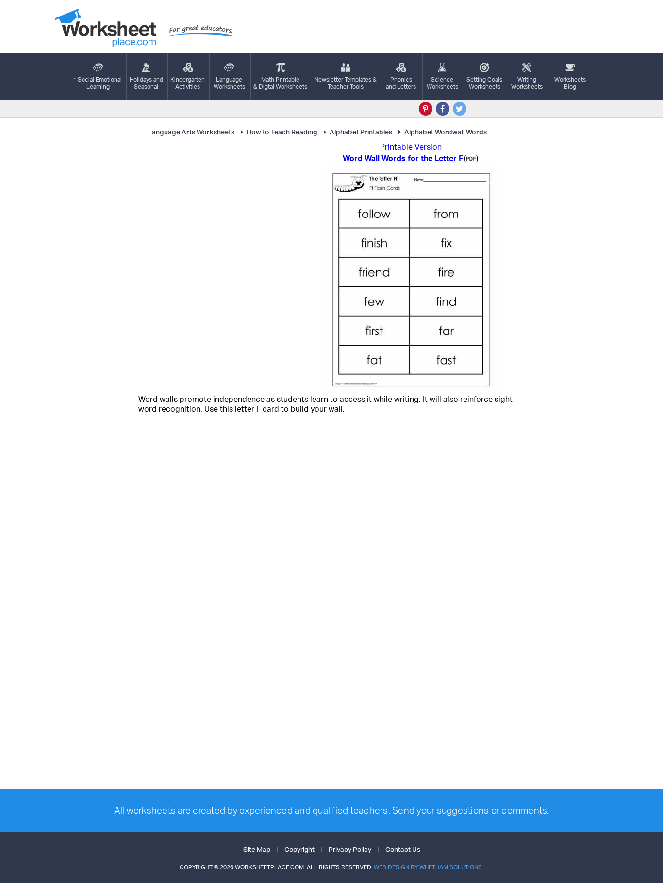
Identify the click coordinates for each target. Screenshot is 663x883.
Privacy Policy (350, 849)
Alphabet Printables (361, 132)
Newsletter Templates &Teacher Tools (346, 83)
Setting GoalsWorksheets (484, 83)
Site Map (256, 849)
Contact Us (402, 849)
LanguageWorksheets (229, 83)
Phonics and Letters (401, 83)
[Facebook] (442, 109)
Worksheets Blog (570, 83)
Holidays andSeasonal (146, 83)
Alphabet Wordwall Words (445, 132)
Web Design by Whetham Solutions (428, 867)
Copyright (299, 849)
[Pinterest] (425, 109)
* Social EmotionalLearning (98, 83)
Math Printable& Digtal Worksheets (280, 83)
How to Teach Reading (282, 132)
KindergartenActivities (187, 83)
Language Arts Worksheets (191, 132)
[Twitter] (459, 109)
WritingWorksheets (527, 83)
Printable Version (411, 146)
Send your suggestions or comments (469, 810)
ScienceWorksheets (442, 83)
